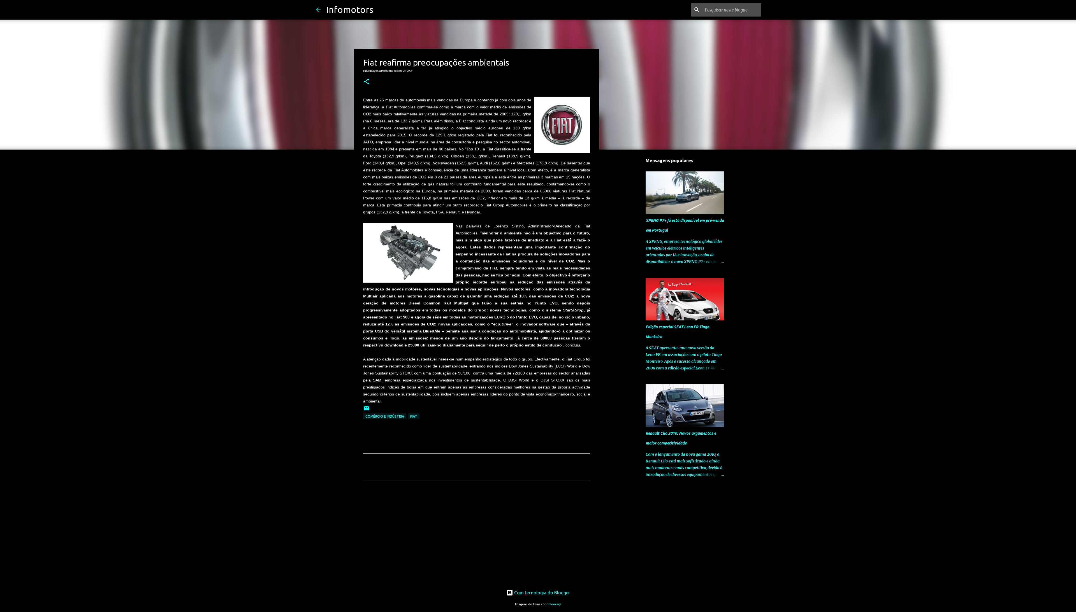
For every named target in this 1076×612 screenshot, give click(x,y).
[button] (366, 81)
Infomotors (349, 9)
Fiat (413, 416)
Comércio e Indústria (384, 416)
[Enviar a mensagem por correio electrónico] (366, 410)
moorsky (555, 604)
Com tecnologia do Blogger (541, 592)
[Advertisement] (476, 536)
